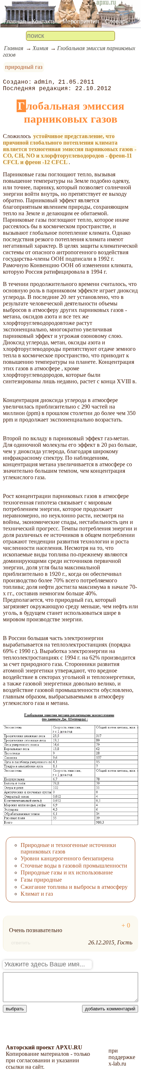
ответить (20, 942)
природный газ (23, 67)
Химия (40, 48)
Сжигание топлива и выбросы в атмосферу (74, 887)
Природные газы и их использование (67, 872)
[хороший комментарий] (125, 925)
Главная (15, 21)
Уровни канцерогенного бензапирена (67, 858)
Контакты (44, 21)
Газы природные (41, 880)
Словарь (116, 21)
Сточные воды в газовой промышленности (74, 866)
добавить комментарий (110, 1008)
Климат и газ (37, 894)
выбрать (15, 1008)
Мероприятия (81, 21)
